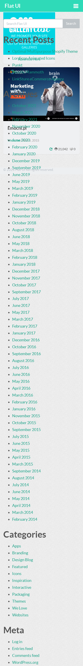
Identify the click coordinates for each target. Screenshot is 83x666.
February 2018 (24, 257)
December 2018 (26, 209)
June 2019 (21, 174)
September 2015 (26, 429)
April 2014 (21, 505)
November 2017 (26, 278)
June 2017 (21, 305)
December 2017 (26, 271)
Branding (20, 553)
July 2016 (20, 367)
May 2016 (20, 381)
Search (71, 23)
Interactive (21, 587)
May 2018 (20, 243)
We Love (19, 608)
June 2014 (21, 491)
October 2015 (24, 422)
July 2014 (20, 484)
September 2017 (26, 291)
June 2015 (21, 443)
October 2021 (24, 105)
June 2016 (21, 374)
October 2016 (24, 346)
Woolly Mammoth (28, 72)
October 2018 (24, 223)
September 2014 (26, 471)
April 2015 (21, 457)
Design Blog (22, 559)
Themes (19, 601)
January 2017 (23, 333)
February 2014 (24, 519)
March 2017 (22, 319)
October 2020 (24, 133)
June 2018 (21, 236)
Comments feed (25, 655)
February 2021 (24, 119)
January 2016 (23, 409)
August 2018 (23, 229)
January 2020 (23, 154)
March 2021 (22, 112)
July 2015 (20, 436)
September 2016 (26, 353)
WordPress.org (25, 662)
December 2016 (26, 340)
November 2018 (26, 216)
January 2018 (23, 264)
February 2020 (24, 147)
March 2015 (22, 464)
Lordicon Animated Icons (33, 58)
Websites (20, 615)
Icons (16, 573)
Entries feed (22, 648)
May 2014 (20, 498)
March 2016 (22, 395)
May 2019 (20, 181)
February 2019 (24, 195)
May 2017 (20, 312)
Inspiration (21, 580)
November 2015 (26, 415)
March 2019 (22, 188)
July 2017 (20, 298)
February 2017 (24, 326)
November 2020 (26, 126)
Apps (16, 546)
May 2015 (20, 450)
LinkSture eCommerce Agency (38, 79)
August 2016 (23, 360)
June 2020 (21, 140)
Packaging (21, 594)
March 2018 (22, 250)
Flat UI (13, 6)
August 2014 (23, 478)
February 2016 (24, 402)
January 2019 (23, 202)
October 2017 (24, 285)
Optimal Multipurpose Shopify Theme (45, 51)
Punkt (17, 65)
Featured (20, 566)
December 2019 (26, 160)
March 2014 (22, 512)
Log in (17, 641)
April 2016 (21, 388)
